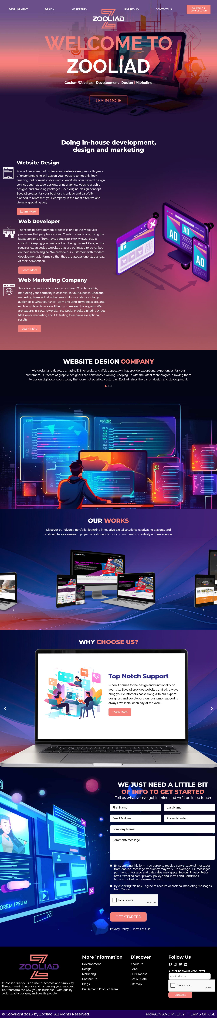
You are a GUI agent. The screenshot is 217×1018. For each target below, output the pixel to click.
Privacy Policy (119, 929)
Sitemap (136, 984)
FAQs (134, 969)
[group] (108, 375)
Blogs (86, 984)
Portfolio (131, 9)
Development (18, 9)
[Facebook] (170, 965)
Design (49, 9)
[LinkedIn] (185, 965)
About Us (137, 964)
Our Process (139, 974)
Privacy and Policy (165, 1014)
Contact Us (164, 9)
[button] (106, 386)
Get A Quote (139, 979)
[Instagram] (175, 965)
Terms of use (201, 1014)
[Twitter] (180, 965)
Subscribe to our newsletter (187, 971)
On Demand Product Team (100, 989)
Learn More (120, 718)
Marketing (79, 9)
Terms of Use (141, 929)
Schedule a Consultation (199, 9)
